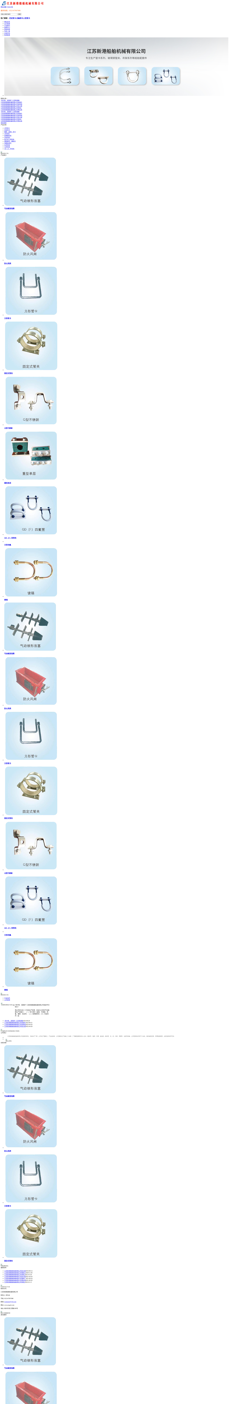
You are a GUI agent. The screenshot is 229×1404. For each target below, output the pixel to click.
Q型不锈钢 (8, 428)
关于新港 (7, 23)
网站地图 (3, 7)
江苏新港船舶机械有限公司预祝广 (15, 1374)
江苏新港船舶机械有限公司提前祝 (11, 104)
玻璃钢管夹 (7, 135)
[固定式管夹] (31, 370)
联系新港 (7, 35)
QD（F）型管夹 (9, 149)
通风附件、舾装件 (10, 141)
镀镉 (6, 648)
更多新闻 (3, 123)
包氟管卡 (19, 18)
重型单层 (7, 483)
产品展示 (7, 25)
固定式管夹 (8, 373)
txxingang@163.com (10, 1397)
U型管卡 (27, 18)
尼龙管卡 (12, 18)
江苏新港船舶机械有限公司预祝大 (15, 1368)
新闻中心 (7, 27)
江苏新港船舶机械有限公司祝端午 (11, 102)
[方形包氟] (31, 589)
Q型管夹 (7, 134)
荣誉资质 (7, 29)
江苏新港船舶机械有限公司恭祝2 (11, 108)
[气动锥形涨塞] (30, 205)
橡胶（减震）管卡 (10, 132)
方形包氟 (7, 593)
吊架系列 (7, 137)
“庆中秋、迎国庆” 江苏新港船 (10, 100)
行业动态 (7, 1094)
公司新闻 (7, 1096)
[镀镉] (31, 644)
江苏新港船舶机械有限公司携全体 (11, 110)
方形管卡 (7, 318)
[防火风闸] (31, 260)
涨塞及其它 (7, 143)
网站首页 (7, 22)
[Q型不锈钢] (31, 425)
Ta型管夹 (7, 147)
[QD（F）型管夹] (31, 534)
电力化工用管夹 (9, 139)
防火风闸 (7, 263)
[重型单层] (31, 479)
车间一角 (7, 31)
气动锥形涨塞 (9, 208)
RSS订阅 (10, 7)
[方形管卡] (31, 315)
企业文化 (7, 33)
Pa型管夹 (7, 145)
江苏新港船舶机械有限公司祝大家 (11, 106)
